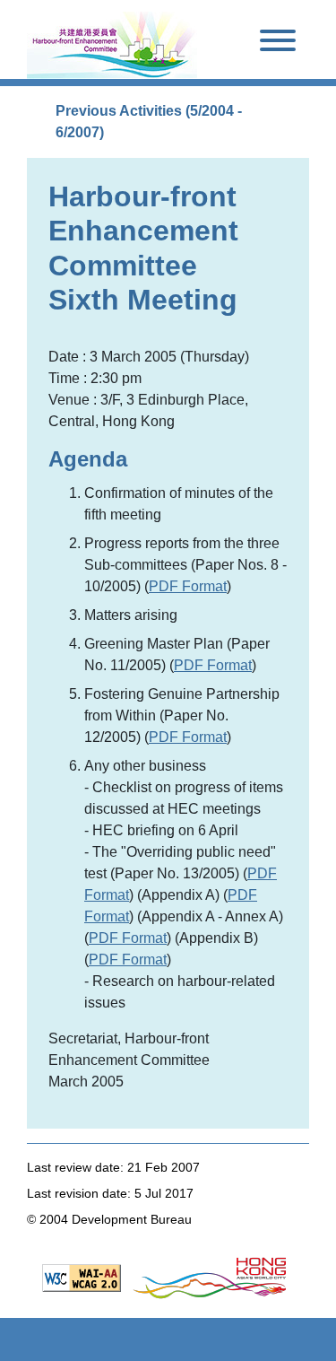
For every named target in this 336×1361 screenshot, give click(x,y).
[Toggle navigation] (277, 43)
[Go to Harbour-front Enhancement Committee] (112, 43)
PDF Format (188, 586)
